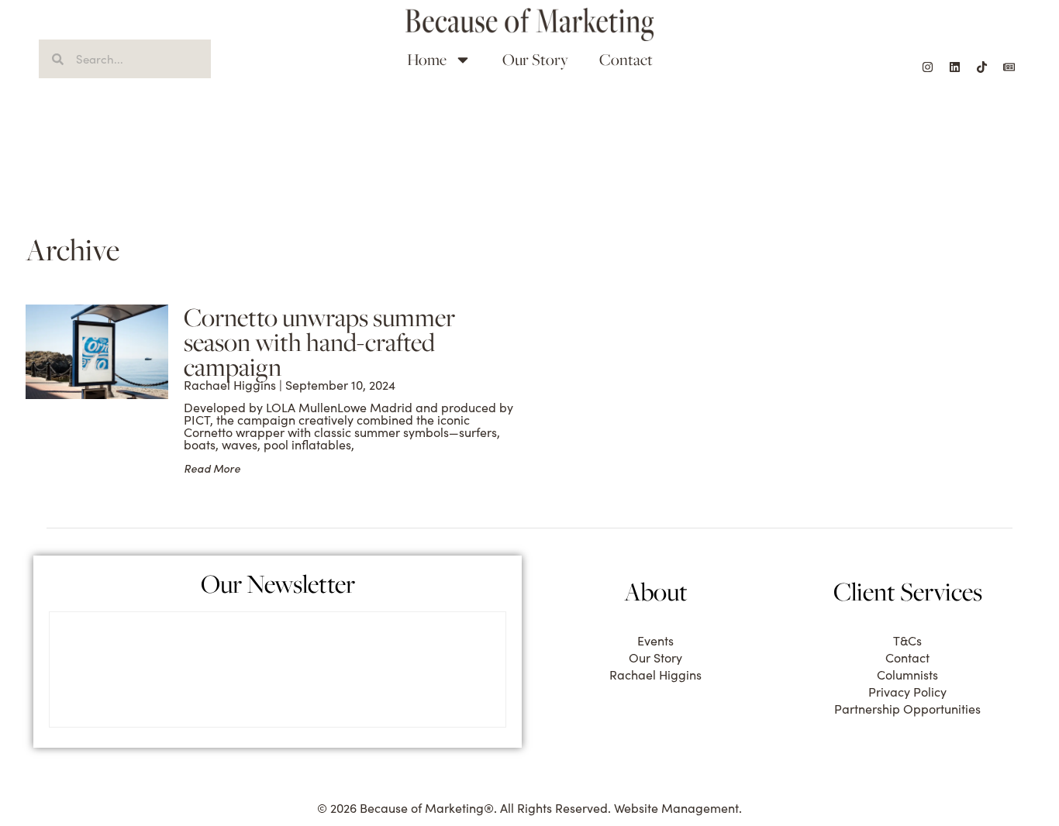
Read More (212, 468)
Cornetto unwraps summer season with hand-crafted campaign (319, 342)
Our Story (535, 59)
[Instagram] (927, 66)
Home (427, 59)
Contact (626, 59)
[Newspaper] (1008, 66)
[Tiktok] (981, 66)
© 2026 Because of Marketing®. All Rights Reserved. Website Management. (529, 808)
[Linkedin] (954, 66)
